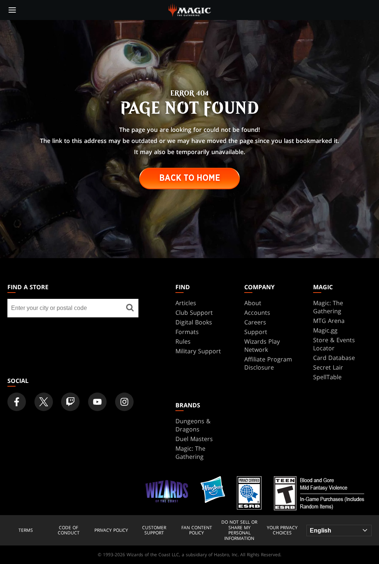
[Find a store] (130, 308)
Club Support (194, 312)
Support (255, 332)
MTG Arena (329, 321)
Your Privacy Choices (282, 530)
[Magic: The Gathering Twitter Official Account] (43, 402)
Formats (187, 332)
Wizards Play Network (262, 345)
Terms (26, 530)
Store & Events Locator (334, 344)
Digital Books (193, 322)
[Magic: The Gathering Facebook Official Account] (16, 402)
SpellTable (327, 377)
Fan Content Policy (196, 530)
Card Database (334, 358)
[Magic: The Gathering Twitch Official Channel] (70, 402)
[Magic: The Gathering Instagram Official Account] (124, 402)
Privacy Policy (111, 530)
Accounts (257, 312)
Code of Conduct (69, 530)
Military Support (198, 351)
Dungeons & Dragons (193, 425)
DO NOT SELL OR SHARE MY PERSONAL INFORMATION (239, 530)
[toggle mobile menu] (12, 10)
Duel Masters (194, 439)
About (252, 303)
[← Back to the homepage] (189, 9)
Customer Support (154, 530)
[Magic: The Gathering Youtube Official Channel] (97, 402)
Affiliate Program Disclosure (268, 363)
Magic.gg (325, 330)
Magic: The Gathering (328, 307)
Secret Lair (328, 367)
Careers (255, 322)
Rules (183, 341)
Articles (185, 303)
